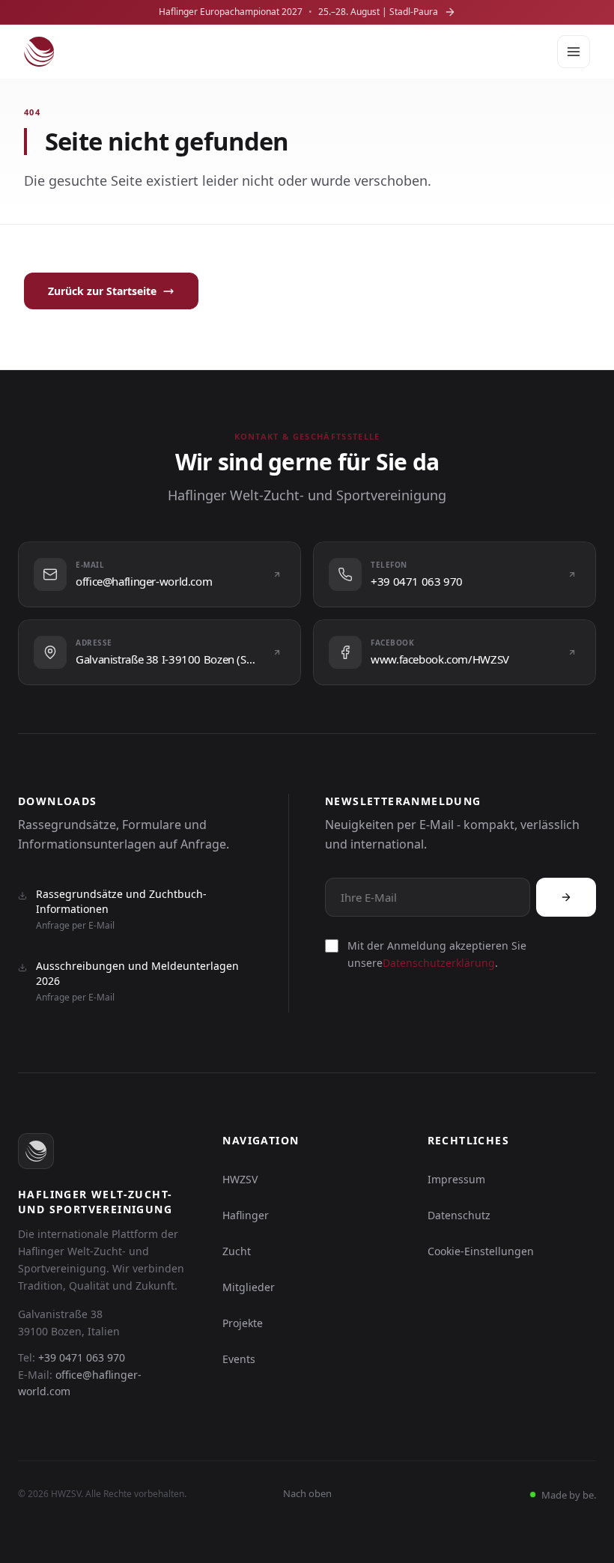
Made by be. (567, 1495)
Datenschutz (459, 1215)
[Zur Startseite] (39, 52)
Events (238, 1359)
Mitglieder (248, 1287)
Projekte (242, 1323)
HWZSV (240, 1179)
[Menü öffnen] (573, 51)
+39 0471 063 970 (81, 1357)
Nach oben (307, 1493)
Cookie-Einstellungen (481, 1251)
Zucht (236, 1251)
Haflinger (245, 1215)
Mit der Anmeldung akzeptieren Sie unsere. (436, 954)
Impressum (456, 1179)
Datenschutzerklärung (439, 963)
